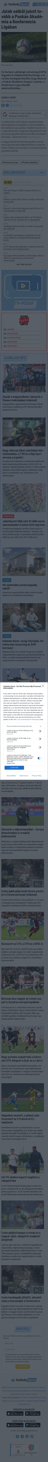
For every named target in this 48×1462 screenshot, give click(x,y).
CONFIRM (14, 768)
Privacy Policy (37, 776)
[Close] (44, 686)
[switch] (39, 731)
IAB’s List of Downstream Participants (27, 719)
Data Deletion (11, 776)
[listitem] (24, 726)
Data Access (24, 776)
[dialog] (24, 731)
